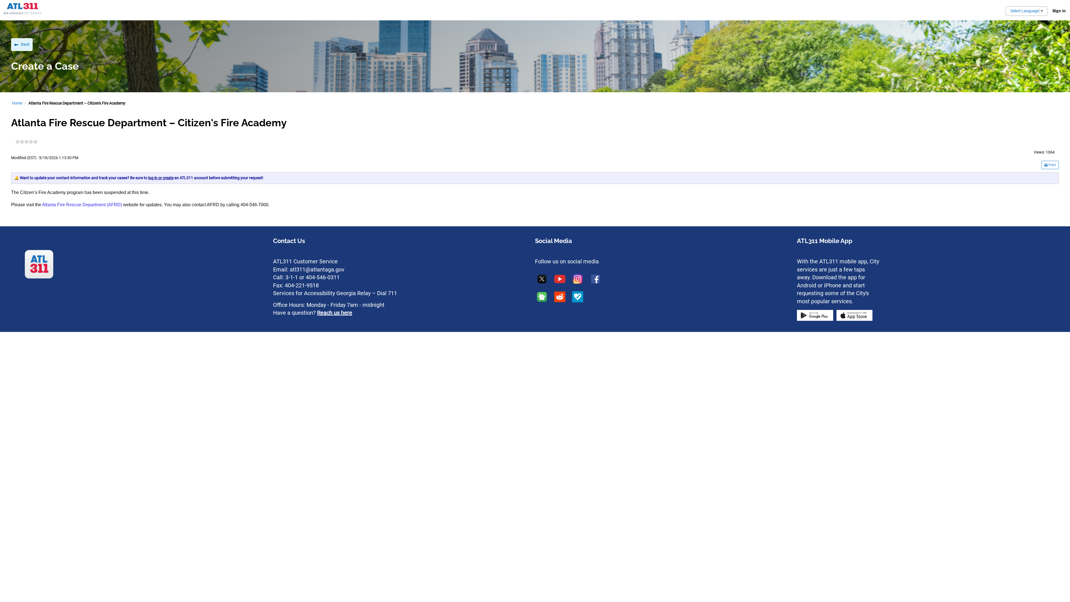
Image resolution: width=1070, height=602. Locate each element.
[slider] (26, 141)
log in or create (161, 178)
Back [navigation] (25, 44)
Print (1052, 165)
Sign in (1059, 10)
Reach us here (334, 312)
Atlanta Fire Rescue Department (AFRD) (82, 204)
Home (17, 103)
